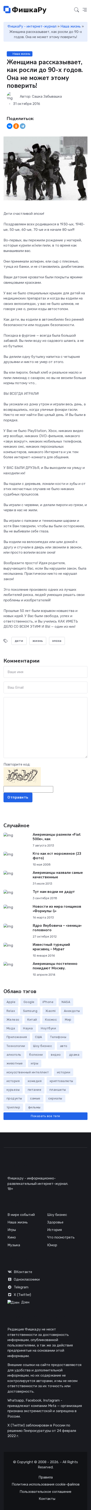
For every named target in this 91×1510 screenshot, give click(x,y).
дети (19, 641)
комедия (35, 1081)
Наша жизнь (70, 26)
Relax (11, 1011)
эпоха (57, 641)
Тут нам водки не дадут (54, 891)
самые (35, 1098)
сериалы (55, 1098)
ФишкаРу (28, 10)
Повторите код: (17, 764)
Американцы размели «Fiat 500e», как (57, 836)
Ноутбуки (48, 1028)
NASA (66, 1002)
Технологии (16, 1046)
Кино (11, 1237)
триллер (13, 1107)
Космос (51, 1019)
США (38, 1037)
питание (35, 1089)
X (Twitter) (22, 1295)
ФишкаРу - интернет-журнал (31, 26)
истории (63, 1072)
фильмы (34, 1107)
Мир (68, 1019)
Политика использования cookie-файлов (46, 1484)
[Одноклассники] (16, 126)
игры (34, 1063)
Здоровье (55, 1222)
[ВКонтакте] (9, 126)
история (13, 1081)
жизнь (37, 641)
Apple (11, 1002)
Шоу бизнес (42, 1046)
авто (63, 1046)
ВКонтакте (23, 1272)
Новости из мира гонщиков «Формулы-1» (57, 908)
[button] (85, 10)
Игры (11, 1230)
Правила (45, 1477)
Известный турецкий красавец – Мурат (51, 946)
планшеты (57, 1089)
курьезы (13, 1089)
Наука (28, 1028)
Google (29, 1002)
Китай (32, 1019)
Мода (11, 1028)
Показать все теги (45, 1116)
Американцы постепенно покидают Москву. (55, 966)
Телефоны (58, 1037)
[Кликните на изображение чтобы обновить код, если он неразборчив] (22, 776)
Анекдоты (72, 1011)
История (54, 1230)
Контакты (47, 1499)
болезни (36, 1054)
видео (56, 1054)
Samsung (30, 1011)
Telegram (21, 1287)
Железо (13, 1019)
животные (15, 1063)
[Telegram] (22, 126)
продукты (14, 1098)
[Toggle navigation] (67, 10)
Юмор (52, 1245)
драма (74, 1054)
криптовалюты (61, 1081)
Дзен (25, 1302)
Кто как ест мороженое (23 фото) (57, 855)
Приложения (17, 1037)
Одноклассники (27, 1279)
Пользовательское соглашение (45, 1492)
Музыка (13, 1245)
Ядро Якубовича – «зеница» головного (57, 927)
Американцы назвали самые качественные (58, 874)
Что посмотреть (61, 1237)
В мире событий (21, 1215)
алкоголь (14, 1054)
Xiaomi (51, 1011)
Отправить (17, 797)
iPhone (47, 1002)
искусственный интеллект (28, 1072)
